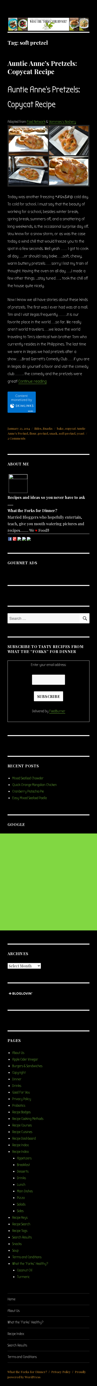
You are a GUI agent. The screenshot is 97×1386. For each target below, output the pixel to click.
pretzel (43, 433)
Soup (15, 1250)
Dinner (16, 1079)
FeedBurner (57, 711)
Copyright (19, 1072)
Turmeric (23, 1277)
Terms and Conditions (26, 1257)
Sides (37, 428)
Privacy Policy (21, 1099)
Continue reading (32, 381)
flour (32, 433)
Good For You (21, 1092)
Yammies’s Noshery (62, 122)
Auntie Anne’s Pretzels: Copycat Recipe (42, 67)
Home (11, 1299)
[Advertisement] (48, 881)
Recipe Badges (21, 1112)
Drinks (16, 1086)
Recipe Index (20, 1145)
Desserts (22, 1171)
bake (60, 428)
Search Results (22, 1237)
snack (53, 433)
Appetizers (24, 1158)
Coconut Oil (24, 1270)
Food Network (36, 122)
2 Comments (16, 438)
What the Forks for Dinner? (27, 1372)
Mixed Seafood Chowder (28, 778)
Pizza (21, 1198)
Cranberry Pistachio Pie (28, 791)
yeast (80, 433)
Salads (21, 1204)
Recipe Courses (22, 1125)
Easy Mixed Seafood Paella (29, 798)
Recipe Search (21, 1224)
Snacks (48, 428)
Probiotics (18, 1105)
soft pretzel (67, 433)
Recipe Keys (20, 1217)
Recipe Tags (19, 1231)
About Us (18, 1053)
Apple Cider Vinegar (25, 1059)
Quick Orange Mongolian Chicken (34, 785)
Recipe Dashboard (24, 1138)
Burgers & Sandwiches (27, 1066)
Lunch (21, 1184)
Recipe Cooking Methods (27, 1119)
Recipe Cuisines (22, 1132)
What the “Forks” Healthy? (30, 1264)
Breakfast (23, 1165)
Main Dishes (25, 1191)
